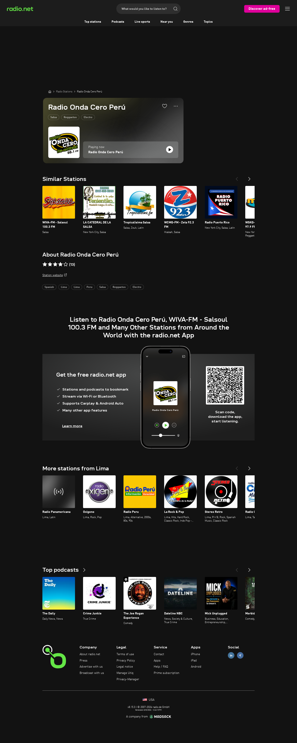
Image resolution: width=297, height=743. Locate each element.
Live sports (142, 21)
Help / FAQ (161, 666)
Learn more (72, 426)
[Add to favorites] (164, 105)
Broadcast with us (92, 673)
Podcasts (118, 21)
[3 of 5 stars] (55, 264)
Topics (208, 21)
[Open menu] (287, 8)
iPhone (195, 654)
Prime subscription (166, 673)
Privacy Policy (126, 660)
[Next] (249, 177)
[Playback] (169, 149)
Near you (166, 21)
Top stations (92, 21)
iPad (194, 660)
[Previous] (237, 177)
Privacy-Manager (128, 679)
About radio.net (90, 654)
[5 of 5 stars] (65, 264)
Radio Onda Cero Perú (105, 152)
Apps (157, 660)
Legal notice (125, 666)
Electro (88, 117)
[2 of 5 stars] (50, 264)
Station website (52, 275)
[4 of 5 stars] (60, 264)
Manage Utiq (125, 673)
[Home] (50, 91)
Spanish (49, 287)
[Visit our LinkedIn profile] (231, 655)
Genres (188, 21)
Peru (89, 287)
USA (151, 699)
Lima (64, 287)
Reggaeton (70, 117)
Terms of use (125, 654)
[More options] (175, 106)
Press (83, 660)
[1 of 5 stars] (44, 264)
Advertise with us (91, 666)
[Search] (175, 8)
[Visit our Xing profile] (240, 655)
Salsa (53, 117)
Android (196, 666)
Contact (159, 654)
